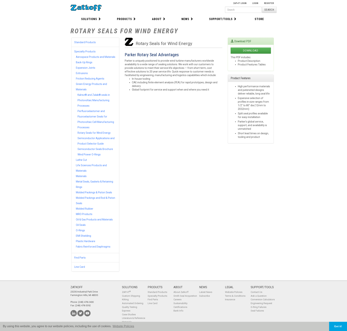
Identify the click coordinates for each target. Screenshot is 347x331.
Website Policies (233, 292)
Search (269, 9)
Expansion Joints (85, 67)
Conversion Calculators (263, 299)
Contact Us (256, 292)
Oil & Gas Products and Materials (94, 219)
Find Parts (80, 257)
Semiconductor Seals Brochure (95, 149)
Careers (177, 299)
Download (250, 50)
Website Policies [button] (123, 326)
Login (255, 3)
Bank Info (178, 310)
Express (126, 310)
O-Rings (80, 230)
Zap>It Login (240, 3)
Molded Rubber (84, 208)
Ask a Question (259, 296)
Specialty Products (85, 51)
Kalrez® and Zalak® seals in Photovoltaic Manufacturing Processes (94, 100)
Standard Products (85, 42)
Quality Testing (129, 307)
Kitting (125, 299)
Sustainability (180, 303)
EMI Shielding (83, 235)
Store (259, 19)
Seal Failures (257, 310)
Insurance (230, 299)
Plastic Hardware (85, 241)
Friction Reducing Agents (90, 78)
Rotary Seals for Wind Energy (94, 132)
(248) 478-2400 (86, 302)
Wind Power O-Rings (89, 154)
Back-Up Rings (84, 62)
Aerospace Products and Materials (95, 56)
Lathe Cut (81, 159)
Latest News (205, 292)
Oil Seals (81, 224)
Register (269, 3)
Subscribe (204, 296)
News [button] (185, 19)
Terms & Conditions (235, 296)
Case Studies (129, 314)
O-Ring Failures (258, 307)
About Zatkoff (181, 292)
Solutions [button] (89, 19)
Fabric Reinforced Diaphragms (93, 246)
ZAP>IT (126, 292)
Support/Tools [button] (221, 19)
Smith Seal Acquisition (185, 296)
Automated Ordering (132, 303)
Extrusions (82, 73)
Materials (81, 176)
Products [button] (124, 19)
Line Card (79, 266)
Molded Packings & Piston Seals (94, 192)
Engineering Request (261, 303)
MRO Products (84, 214)
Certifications (180, 307)
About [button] (157, 19)
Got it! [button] (338, 326)
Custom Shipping (131, 296)
